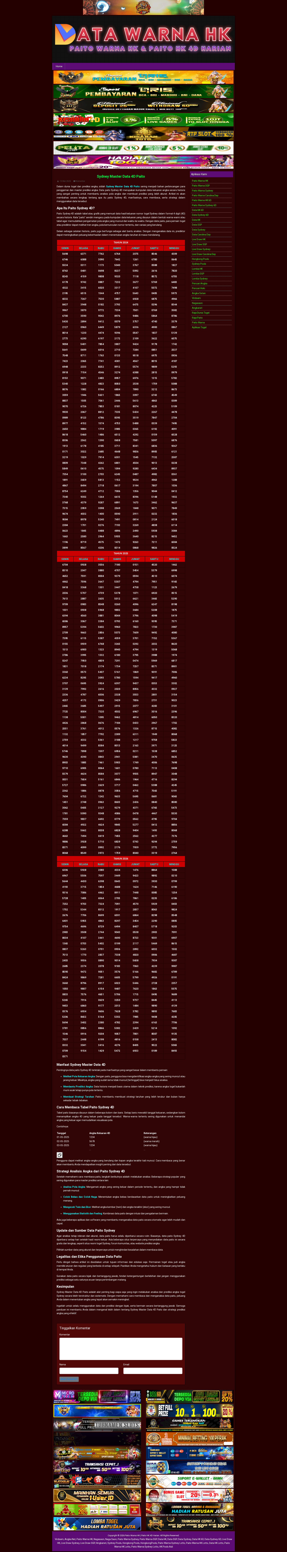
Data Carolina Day (201, 234)
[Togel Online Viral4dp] (143, 162)
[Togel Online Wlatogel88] (97, 1481)
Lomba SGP (198, 273)
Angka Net (70, 1539)
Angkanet (197, 308)
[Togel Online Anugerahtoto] (190, 1453)
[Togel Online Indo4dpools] (97, 1524)
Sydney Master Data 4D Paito (121, 176)
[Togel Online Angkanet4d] (190, 1481)
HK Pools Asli (166, 1546)
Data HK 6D (198, 210)
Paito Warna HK (200, 180)
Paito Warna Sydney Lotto (171, 1543)
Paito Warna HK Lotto (197, 1543)
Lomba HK (197, 268)
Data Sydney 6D (200, 215)
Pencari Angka (199, 283)
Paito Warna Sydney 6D (204, 205)
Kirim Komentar (69, 1379)
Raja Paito (197, 317)
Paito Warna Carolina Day (205, 195)
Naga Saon (111, 1539)
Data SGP (197, 224)
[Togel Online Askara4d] (97, 1453)
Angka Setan (199, 293)
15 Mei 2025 (65, 181)
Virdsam (196, 298)
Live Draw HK (198, 239)
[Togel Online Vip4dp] (190, 1425)
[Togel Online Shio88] (190, 1510)
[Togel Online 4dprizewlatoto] (97, 1495)
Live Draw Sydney (201, 249)
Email (126, 1364)
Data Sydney (198, 229)
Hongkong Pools (200, 259)
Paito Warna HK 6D (201, 200)
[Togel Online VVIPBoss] (143, 77)
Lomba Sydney (200, 278)
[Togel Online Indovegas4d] (190, 1524)
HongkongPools (149, 1543)
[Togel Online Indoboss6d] (190, 1396)
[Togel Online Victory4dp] (97, 1411)
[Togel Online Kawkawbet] (97, 1425)
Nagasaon (197, 303)
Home (59, 66)
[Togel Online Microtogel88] (97, 1396)
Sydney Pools (199, 263)
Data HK (196, 220)
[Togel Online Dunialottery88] (190, 1439)
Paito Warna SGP (201, 185)
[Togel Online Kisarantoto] (143, 134)
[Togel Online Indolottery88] (190, 1467)
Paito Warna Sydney (202, 190)
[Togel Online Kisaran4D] (143, 119)
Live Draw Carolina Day (204, 254)
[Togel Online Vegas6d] (97, 1439)
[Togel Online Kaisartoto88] (97, 1510)
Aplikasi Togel (199, 327)
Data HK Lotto (216, 1543)
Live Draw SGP (199, 244)
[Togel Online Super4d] (143, 105)
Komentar (80, 181)
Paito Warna (198, 322)
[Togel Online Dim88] (143, 91)
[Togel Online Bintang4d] (97, 1467)
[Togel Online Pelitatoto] (143, 148)
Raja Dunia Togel (200, 312)
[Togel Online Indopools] (190, 1495)
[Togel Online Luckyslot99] (190, 1411)
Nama (62, 1364)
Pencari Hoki (198, 288)
